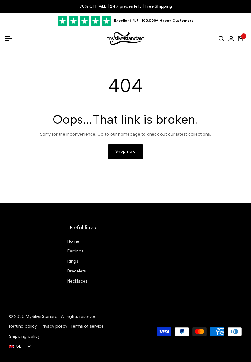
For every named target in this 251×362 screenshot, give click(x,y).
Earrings (75, 251)
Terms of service (87, 326)
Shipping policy (24, 336)
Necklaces (77, 281)
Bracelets (76, 271)
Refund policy (23, 326)
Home (73, 241)
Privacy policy (53, 326)
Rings (72, 261)
